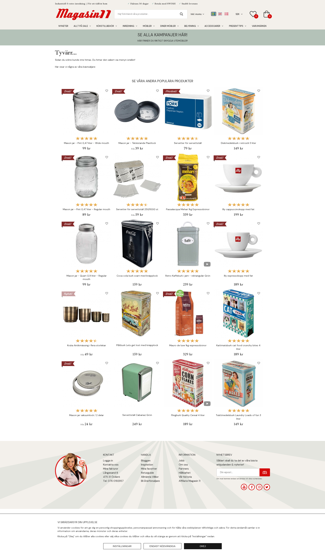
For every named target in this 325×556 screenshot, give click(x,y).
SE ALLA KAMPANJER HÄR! (162, 34)
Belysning (190, 26)
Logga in (108, 460)
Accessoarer (212, 26)
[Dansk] (226, 14)
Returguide (147, 472)
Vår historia (185, 477)
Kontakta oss (110, 464)
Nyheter (63, 26)
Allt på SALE (81, 26)
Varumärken (259, 26)
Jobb (182, 460)
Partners (184, 468)
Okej (203, 546)
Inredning (128, 26)
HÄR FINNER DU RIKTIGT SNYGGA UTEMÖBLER (162, 40)
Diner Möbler (168, 26)
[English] (220, 14)
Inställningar (122, 546)
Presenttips (236, 26)
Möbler (147, 26)
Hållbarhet (185, 472)
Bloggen (145, 460)
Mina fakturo (110, 468)
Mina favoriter (149, 468)
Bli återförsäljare (150, 481)
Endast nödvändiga (162, 546)
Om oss (183, 464)
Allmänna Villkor (150, 477)
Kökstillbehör (105, 26)
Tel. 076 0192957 (113, 481)
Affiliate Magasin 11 (189, 481)
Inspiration (147, 464)
